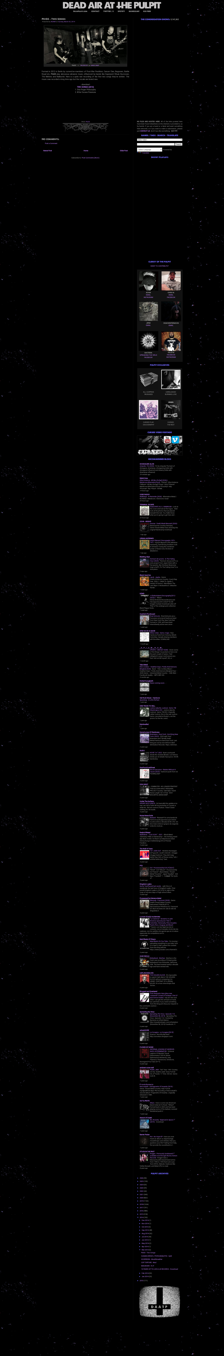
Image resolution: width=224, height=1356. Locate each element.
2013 (142, 1281)
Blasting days (145, 557)
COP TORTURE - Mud (148, 1262)
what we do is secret (147, 631)
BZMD (142, 593)
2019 (142, 1201)
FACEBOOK (84, 65)
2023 (142, 1188)
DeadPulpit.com (80, 11)
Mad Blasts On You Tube (159, 941)
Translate (145, 153)
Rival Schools (155, 616)
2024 (142, 1185)
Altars (152, 1103)
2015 (142, 1214)
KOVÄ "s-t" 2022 (156, 753)
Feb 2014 (145, 1273)
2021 (142, 1194)
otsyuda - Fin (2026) (147, 466)
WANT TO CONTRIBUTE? (159, 266)
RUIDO (142, 751)
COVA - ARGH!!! (145, 521)
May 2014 (145, 1243)
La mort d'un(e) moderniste (150, 917)
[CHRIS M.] (171, 290)
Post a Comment (51, 143)
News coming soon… (158, 683)
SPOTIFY (121, 11)
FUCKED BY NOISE (146, 1047)
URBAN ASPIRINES (147, 538)
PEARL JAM (154, 1070)
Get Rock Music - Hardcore (150, 698)
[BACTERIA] (148, 350)
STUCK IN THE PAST (147, 1151)
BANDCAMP (134, 11)
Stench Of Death (146, 1118)
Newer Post (47, 151)
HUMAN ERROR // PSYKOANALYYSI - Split (156, 1256)
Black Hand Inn (145, 575)
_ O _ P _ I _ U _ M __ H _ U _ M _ (151, 648)
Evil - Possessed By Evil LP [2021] (162, 868)
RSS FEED (147, 11)
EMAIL (148, 295)
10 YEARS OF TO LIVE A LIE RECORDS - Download (159, 1269)
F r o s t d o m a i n (146, 1084)
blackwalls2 (144, 724)
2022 (142, 1191)
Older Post (124, 151)
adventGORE (144, 1030)
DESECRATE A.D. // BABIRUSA (161, 507)
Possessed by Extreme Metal (150, 898)
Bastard (153, 818)
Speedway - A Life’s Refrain (150, 700)
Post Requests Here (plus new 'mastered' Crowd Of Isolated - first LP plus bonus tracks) (163, 996)
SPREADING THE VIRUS (148, 355)
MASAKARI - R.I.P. (147, 1266)
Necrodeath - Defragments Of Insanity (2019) (156, 1086)
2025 (142, 1181)
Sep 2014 (145, 1230)
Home (86, 151)
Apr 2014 (145, 1247)
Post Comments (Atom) (90, 158)
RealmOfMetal (145, 832)
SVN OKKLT (144, 784)
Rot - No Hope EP (156, 1137)
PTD (141, 866)
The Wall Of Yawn (146, 849)
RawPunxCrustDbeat (147, 767)
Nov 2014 (145, 1223)
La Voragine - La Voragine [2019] (162, 1032)
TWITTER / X (108, 11)
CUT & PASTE (145, 1101)
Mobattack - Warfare (157, 958)
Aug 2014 (145, 1233)
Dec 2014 (145, 1220)
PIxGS (88, 122)
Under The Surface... (147, 801)
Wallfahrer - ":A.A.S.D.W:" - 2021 (151, 835)
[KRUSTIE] (171, 341)
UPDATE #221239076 (148, 803)
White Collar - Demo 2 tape (160, 633)
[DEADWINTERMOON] (171, 321)
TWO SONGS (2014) (85, 87)
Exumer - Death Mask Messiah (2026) (163, 523)
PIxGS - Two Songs (148, 1253)
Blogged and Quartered (148, 991)
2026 (142, 1178)
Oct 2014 (145, 1227)
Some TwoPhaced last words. (151, 886)
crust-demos (144, 956)
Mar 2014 (145, 1250)
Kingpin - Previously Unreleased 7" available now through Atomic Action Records (163, 1156)
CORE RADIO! (145, 494)
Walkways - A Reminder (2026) (151, 497)
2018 (142, 1204)
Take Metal (144, 665)
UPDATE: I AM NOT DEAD (159, 650)
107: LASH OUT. (156, 851)
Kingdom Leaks (146, 884)
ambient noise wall (147, 1068)
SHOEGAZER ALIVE (147, 464)
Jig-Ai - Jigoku (155, 577)
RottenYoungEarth (146, 681)
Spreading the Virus (147, 1012)
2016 (142, 1211)
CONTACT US (145, 131)
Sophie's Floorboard (147, 614)
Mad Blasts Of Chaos (148, 939)
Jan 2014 (145, 1276)
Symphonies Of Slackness (149, 732)
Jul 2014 (145, 1237)
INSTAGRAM (148, 297)
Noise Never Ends (146, 816)
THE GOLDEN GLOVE (157, 975)
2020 (142, 1198)
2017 (142, 1208)
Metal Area (144, 478)
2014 (142, 1217)
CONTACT (95, 11)
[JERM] (148, 321)
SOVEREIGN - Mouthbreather (151, 1259)
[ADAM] (148, 290)
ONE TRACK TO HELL (147, 706)
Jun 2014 (145, 1240)
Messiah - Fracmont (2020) (160, 900)
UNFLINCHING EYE (146, 973)
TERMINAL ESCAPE (147, 505)
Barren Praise (144, 1135)
